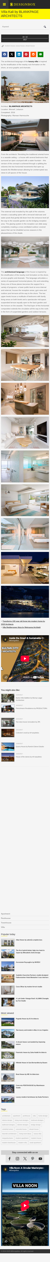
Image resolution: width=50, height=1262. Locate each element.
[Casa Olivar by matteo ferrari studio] (7, 993)
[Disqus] (25, 804)
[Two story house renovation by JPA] (7, 725)
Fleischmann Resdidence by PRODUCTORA (31, 708)
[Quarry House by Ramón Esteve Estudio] (7, 749)
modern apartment (22, 1138)
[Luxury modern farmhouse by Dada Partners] (7, 1101)
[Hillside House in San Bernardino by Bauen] (7, 1069)
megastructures (7, 1138)
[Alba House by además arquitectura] (7, 945)
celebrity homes (7, 1129)
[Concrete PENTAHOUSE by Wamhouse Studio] (7, 1092)
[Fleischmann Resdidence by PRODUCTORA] (7, 711)
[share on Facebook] (4, 54)
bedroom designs (37, 1120)
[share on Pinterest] (26, 54)
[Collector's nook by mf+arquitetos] (7, 736)
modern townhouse (9, 1143)
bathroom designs (8, 1125)
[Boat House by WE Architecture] (7, 1080)
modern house (10, 46)
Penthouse (6, 918)
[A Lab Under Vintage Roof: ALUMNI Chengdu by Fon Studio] (7, 1005)
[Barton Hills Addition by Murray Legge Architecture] (7, 701)
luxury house (20, 46)
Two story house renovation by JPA (28, 722)
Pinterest (33, 1158)
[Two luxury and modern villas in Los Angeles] (7, 1037)
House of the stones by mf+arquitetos (29, 757)
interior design (7, 1120)
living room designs (21, 1120)
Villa (3, 927)
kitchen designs (22, 1125)
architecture (6, 1116)
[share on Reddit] (33, 54)
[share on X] (12, 54)
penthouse (26, 1116)
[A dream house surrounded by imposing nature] (7, 1047)
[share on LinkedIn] (19, 54)
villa (34, 1116)
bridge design (36, 1125)
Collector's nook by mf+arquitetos (27, 733)
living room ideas (25, 1134)
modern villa (22, 1143)
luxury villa (37, 1134)
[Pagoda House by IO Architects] (7, 1025)
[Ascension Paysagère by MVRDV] (7, 970)
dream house (30, 46)
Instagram (17, 1158)
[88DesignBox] (25, 5)
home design (43, 1116)
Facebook (10, 1158)
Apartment (5, 914)
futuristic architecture (9, 1134)
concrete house (21, 1129)
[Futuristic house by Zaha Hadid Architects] (7, 1057)
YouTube (40, 1158)
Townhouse (6, 923)
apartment (16, 1116)
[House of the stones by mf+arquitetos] (7, 760)
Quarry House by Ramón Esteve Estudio (30, 747)
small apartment (35, 1143)
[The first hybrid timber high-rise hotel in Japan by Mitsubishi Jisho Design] (7, 957)
